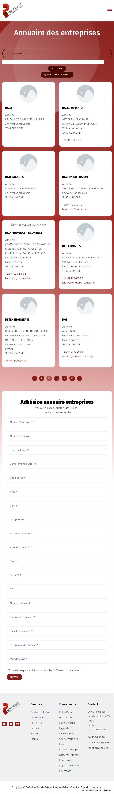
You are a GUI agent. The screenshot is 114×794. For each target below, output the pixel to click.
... (34, 378)
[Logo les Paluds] (13, 708)
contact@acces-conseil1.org (77, 356)
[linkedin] (4, 724)
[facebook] (11, 724)
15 (72, 378)
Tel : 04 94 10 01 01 (72, 140)
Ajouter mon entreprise (58, 74)
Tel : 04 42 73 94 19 (72, 205)
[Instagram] (17, 724)
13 (57, 378)
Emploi (34, 739)
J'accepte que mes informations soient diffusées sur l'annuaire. (45, 670)
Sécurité (35, 728)
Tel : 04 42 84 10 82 (72, 278)
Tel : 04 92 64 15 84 (15, 274)
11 (41, 378)
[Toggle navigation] (109, 10)
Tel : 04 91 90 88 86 (72, 352)
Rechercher (57, 68)
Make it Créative (70, 787)
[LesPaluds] (15, 10)
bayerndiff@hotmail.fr (74, 209)
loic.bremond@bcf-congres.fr (78, 283)
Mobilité (35, 733)
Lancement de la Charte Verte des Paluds (68, 738)
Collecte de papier (69, 749)
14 (64, 378)
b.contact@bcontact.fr (17, 278)
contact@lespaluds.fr (100, 742)
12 (49, 378)
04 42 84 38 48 (96, 737)
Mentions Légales (98, 748)
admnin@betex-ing (15, 361)
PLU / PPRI (37, 723)
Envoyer (14, 677)
